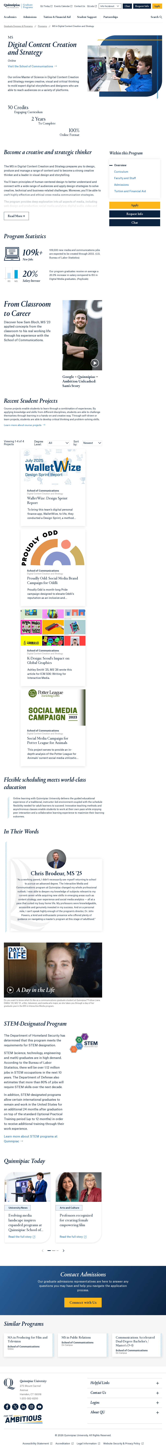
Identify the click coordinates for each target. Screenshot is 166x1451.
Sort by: (76, 443)
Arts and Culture (69, 1208)
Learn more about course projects (23, 425)
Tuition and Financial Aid (130, 191)
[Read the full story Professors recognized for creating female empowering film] (78, 1187)
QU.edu (92, 6)
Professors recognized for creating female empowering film (76, 1220)
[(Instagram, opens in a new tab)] (31, 1407)
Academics (10, 17)
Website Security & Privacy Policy (123, 1444)
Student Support (87, 17)
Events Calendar (63, 6)
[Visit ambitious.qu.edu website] (23, 1419)
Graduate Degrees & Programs (18, 26)
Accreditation (64, 1444)
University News (18, 1208)
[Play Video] (95, 363)
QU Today (46, 6)
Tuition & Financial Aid (57, 17)
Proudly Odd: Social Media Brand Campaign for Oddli (52, 581)
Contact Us (79, 6)
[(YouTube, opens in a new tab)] (39, 1407)
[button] (49, 1250)
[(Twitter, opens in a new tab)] (15, 1407)
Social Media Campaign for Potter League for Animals (47, 741)
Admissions (30, 17)
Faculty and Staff (125, 178)
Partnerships (110, 18)
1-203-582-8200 (29, 1399)
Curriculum (121, 172)
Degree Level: (38, 443)
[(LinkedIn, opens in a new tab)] (23, 1407)
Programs (42, 26)
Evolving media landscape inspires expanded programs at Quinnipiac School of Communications (25, 1225)
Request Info (143, 214)
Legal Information (88, 1444)
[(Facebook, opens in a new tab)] (7, 1407)
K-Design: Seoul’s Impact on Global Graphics (48, 661)
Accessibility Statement (37, 1444)
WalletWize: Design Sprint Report (47, 501)
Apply (145, 205)
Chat (145, 222)
